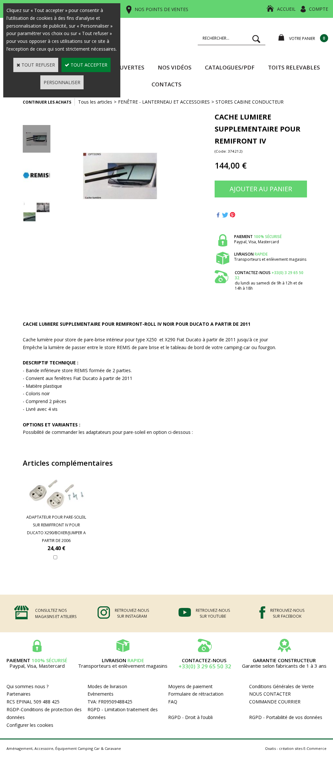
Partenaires (19, 694)
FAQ (172, 702)
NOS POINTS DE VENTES (161, 9)
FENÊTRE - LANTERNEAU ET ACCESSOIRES (164, 102)
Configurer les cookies (30, 725)
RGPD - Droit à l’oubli (190, 717)
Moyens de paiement (190, 686)
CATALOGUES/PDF (230, 67)
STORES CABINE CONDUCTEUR (250, 102)
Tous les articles (95, 102)
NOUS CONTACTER (270, 694)
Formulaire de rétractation (195, 694)
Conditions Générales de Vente (281, 686)
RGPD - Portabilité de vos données (285, 717)
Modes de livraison (107, 686)
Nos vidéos (175, 67)
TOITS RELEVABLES (294, 67)
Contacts (166, 84)
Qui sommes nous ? (27, 686)
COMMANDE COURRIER (274, 702)
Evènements (100, 694)
